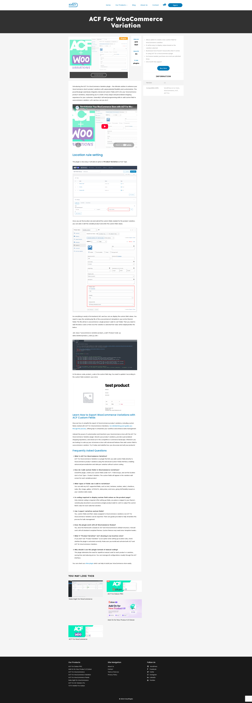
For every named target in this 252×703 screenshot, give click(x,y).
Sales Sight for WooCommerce (80, 599)
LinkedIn (153, 677)
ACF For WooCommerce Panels (78, 677)
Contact (155, 5)
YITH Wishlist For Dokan (76, 686)
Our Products (120, 5)
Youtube (152, 680)
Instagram (153, 675)
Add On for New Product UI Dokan (121, 620)
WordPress (153, 666)
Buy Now (163, 68)
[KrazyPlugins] (73, 5)
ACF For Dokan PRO (115, 594)
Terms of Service (113, 672)
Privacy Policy (112, 675)
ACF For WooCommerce (78, 639)
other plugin (89, 563)
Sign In (175, 5)
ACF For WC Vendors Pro (76, 683)
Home (108, 5)
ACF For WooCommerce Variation (79, 675)
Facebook (153, 669)
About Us (143, 5)
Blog (134, 5)
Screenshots (98, 75)
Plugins (123, 38)
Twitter (152, 672)
